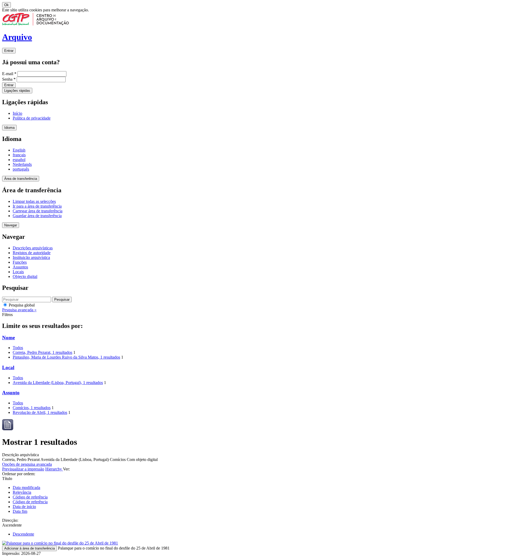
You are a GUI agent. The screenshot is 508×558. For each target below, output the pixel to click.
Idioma (9, 128)
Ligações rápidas (17, 91)
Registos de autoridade (32, 252)
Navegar (10, 225)
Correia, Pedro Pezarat (42, 352)
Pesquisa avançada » (19, 310)
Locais (18, 271)
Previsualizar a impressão (23, 469)
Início (17, 113)
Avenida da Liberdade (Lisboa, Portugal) (58, 382)
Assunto (11, 392)
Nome (8, 337)
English (19, 150)
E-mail (9, 73)
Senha (9, 79)
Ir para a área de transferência (37, 206)
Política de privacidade (32, 118)
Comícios (32, 407)
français (19, 155)
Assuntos (20, 267)
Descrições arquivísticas (33, 248)
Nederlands (22, 164)
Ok (6, 5)
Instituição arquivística (31, 257)
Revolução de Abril (40, 412)
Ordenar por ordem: (18, 474)
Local (8, 367)
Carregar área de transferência (37, 211)
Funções (20, 262)
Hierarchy (54, 469)
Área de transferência (20, 179)
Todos (18, 347)
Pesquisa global (21, 305)
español (19, 159)
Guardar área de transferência (37, 215)
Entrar (8, 51)
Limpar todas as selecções (34, 201)
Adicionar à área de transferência (29, 548)
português (21, 169)
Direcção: (10, 520)
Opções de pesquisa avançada (27, 464)
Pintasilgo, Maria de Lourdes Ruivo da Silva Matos (66, 357)
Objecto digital (25, 276)
